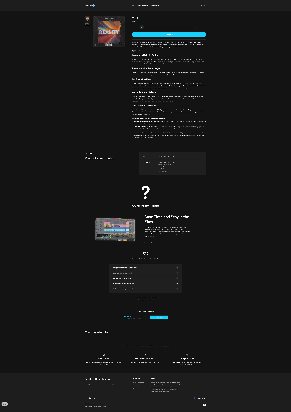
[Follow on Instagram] (90, 398)
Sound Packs (155, 5)
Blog (134, 389)
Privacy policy (97, 406)
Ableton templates (138, 382)
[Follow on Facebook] (86, 398)
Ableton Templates (142, 5)
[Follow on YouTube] (94, 398)
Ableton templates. (163, 346)
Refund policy (88, 406)
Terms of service (106, 406)
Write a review (159, 317)
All (133, 5)
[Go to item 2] (87, 24)
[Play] (142, 27)
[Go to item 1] (87, 18)
